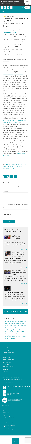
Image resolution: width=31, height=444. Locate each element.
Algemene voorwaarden (10, 415)
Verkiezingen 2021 (14, 231)
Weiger (28, 4)
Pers (4, 411)
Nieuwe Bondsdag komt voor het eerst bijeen (19, 272)
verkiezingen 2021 (8, 168)
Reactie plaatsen (9, 222)
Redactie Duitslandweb (10, 32)
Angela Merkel (10, 164)
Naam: (5, 208)
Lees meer (23, 249)
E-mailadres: (7, 215)
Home (5, 408)
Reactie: (5, 191)
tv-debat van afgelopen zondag (13, 74)
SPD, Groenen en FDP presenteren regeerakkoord (18, 254)
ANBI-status (6, 413)
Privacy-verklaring (7, 429)
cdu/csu (18, 164)
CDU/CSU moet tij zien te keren (15, 321)
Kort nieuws (6, 30)
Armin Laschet (18, 166)
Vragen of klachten (9, 417)
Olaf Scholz (10, 166)
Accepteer (27, 1)
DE (4, 345)
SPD (22, 164)
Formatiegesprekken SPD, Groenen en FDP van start (14, 293)
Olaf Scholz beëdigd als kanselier (16, 238)
